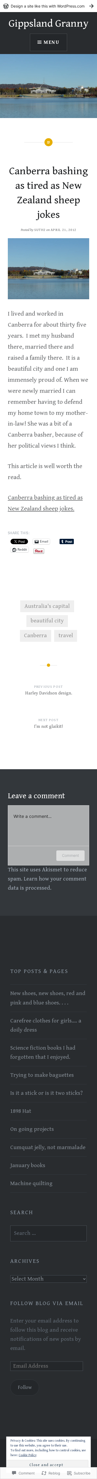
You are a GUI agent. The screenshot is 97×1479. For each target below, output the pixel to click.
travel (65, 635)
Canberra (35, 635)
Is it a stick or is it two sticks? (46, 1093)
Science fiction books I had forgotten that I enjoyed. (42, 1052)
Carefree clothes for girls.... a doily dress (45, 1025)
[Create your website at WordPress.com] (48, 6)
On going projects (32, 1129)
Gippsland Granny (49, 23)
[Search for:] (48, 1233)
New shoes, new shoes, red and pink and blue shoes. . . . (47, 998)
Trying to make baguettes (42, 1075)
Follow (25, 1387)
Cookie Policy (28, 1455)
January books (27, 1165)
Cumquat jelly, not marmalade (47, 1147)
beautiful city (47, 621)
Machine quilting (31, 1183)
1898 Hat (20, 1111)
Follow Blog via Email (46, 1303)
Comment (70, 855)
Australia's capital (47, 606)
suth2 (40, 230)
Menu (52, 42)
